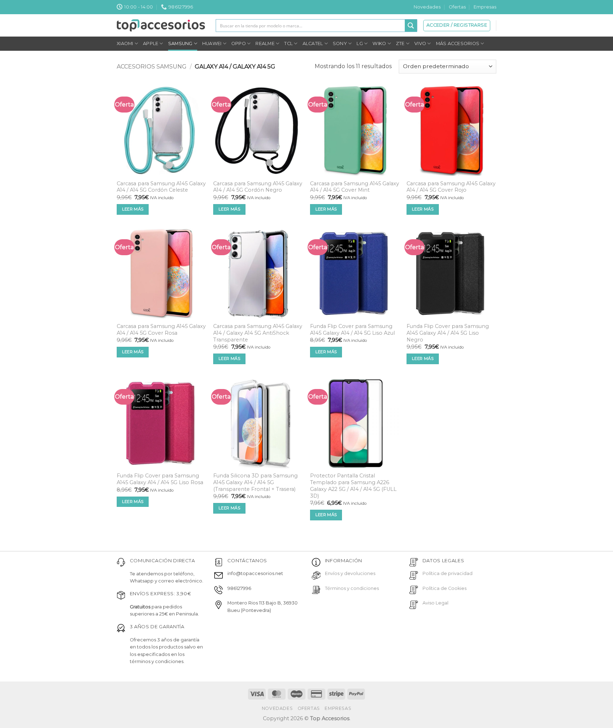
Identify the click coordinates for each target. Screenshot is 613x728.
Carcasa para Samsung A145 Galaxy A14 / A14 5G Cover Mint (354, 186)
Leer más (133, 209)
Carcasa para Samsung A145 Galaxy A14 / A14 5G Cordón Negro (257, 186)
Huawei (212, 43)
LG (360, 43)
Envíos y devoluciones (350, 573)
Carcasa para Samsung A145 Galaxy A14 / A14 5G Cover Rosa (161, 329)
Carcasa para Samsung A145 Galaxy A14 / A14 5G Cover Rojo (451, 186)
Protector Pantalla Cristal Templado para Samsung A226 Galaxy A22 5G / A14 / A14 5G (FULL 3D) (353, 485)
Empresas (485, 7)
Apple (150, 43)
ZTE (400, 43)
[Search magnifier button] (411, 26)
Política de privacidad (448, 573)
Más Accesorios (458, 43)
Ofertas (457, 7)
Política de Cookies (444, 588)
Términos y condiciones (352, 588)
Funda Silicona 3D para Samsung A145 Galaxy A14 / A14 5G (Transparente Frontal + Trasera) (255, 482)
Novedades (427, 7)
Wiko (379, 43)
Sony (340, 43)
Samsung (180, 43)
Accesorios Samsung (152, 66)
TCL (288, 43)
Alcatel (313, 43)
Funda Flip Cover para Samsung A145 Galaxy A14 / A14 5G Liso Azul (352, 329)
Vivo (420, 43)
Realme (265, 43)
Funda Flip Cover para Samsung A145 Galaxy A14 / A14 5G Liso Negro (448, 333)
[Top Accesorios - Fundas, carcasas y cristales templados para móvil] (161, 25)
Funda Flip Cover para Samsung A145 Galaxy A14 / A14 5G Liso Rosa (160, 479)
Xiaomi (125, 43)
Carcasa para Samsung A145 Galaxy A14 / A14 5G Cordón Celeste (161, 186)
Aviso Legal (435, 603)
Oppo (238, 43)
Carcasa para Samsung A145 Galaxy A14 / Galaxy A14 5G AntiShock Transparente (257, 333)
